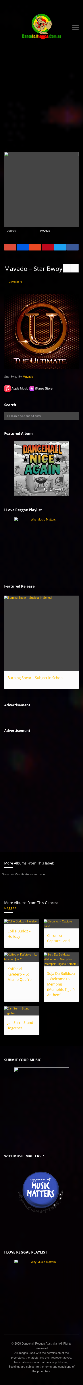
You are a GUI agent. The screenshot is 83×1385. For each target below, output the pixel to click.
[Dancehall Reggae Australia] (41, 27)
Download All (15, 281)
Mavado (28, 376)
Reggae (45, 230)
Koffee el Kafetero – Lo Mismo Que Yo (20, 974)
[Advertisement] (41, 97)
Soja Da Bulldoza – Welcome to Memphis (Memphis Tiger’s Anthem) (61, 984)
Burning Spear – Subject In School (36, 677)
